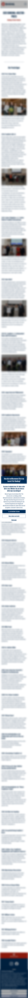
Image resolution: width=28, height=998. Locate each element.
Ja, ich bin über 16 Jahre (14, 511)
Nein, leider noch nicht (14, 516)
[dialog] (14, 499)
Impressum (14, 520)
